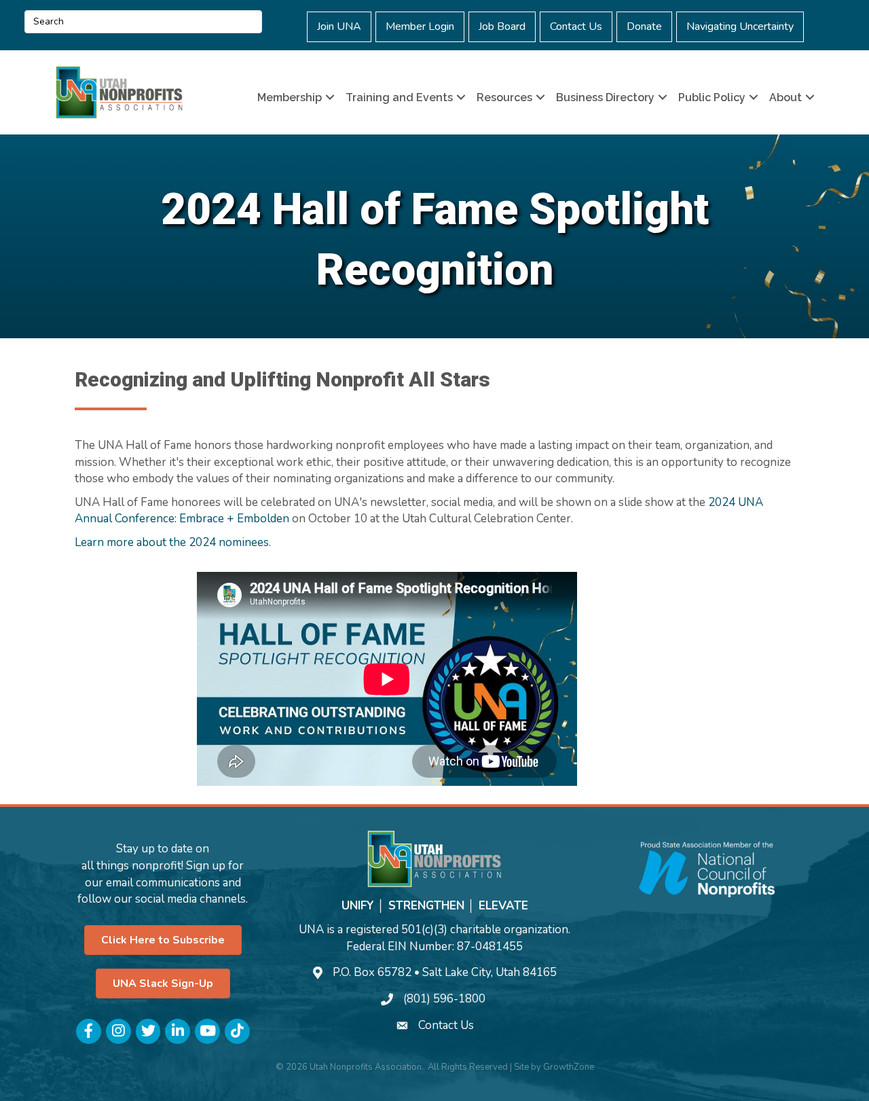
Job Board (502, 26)
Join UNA (339, 26)
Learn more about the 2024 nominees (172, 542)
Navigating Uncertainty (740, 26)
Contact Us (576, 26)
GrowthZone (568, 1067)
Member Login (420, 26)
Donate (644, 26)
